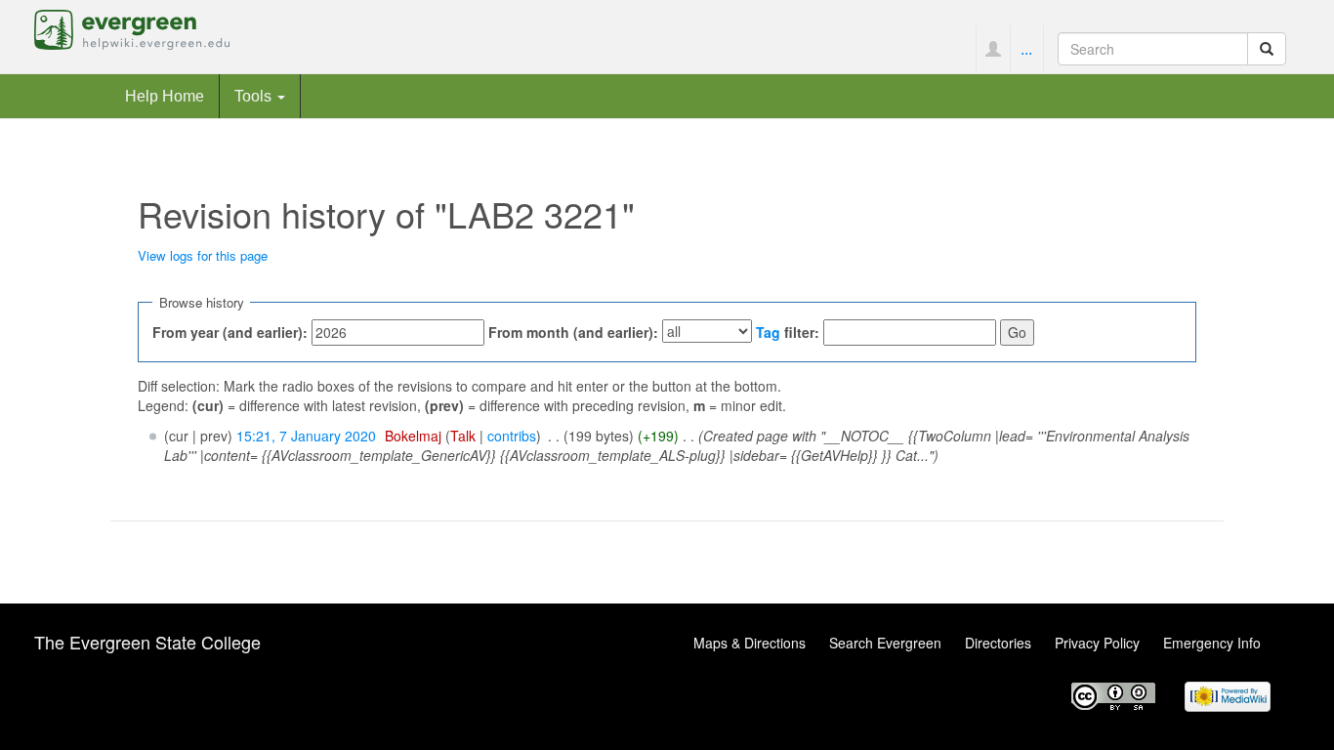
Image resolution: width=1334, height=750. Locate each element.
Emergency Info (1212, 642)
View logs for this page (203, 255)
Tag (768, 332)
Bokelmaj (413, 435)
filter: (787, 332)
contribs (511, 435)
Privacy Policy (1097, 642)
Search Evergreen (885, 642)
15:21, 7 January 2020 (306, 435)
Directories (998, 642)
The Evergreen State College (147, 641)
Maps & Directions (749, 642)
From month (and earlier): (573, 332)
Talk (463, 435)
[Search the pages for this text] (1266, 48)
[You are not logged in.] (993, 48)
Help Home (164, 95)
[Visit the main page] (131, 27)
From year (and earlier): (230, 332)
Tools (254, 95)
